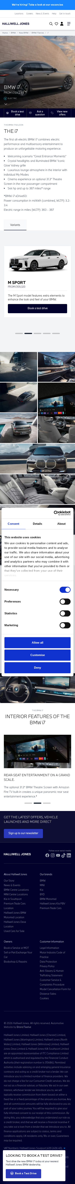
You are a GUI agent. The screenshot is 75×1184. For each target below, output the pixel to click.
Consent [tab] (13, 523)
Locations (19, 13)
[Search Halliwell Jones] (50, 24)
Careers (29, 13)
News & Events (42, 13)
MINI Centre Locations (16, 894)
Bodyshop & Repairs (15, 961)
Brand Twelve (24, 1026)
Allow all (37, 642)
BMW (13, 33)
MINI (42, 885)
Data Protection (48, 961)
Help (54, 13)
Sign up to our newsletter (23, 833)
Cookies (44, 998)
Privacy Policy (47, 966)
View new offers (62, 113)
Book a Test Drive (26, 1173)
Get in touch (64, 13)
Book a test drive (17, 113)
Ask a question (40, 113)
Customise (37, 655)
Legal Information (49, 947)
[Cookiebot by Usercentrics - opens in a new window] (54, 513)
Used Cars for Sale (14, 931)
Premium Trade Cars (51, 908)
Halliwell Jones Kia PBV (52, 903)
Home (5, 33)
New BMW (23, 33)
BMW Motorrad (48, 898)
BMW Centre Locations (16, 889)
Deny (37, 667)
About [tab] (61, 523)
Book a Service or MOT (16, 947)
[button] (19, 333)
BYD (42, 894)
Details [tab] (37, 523)
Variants (15, 225)
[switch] (65, 601)
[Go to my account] (56, 24)
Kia (41, 889)
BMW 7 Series (38, 33)
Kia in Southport (13, 898)
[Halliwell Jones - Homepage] (22, 24)
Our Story (9, 880)
